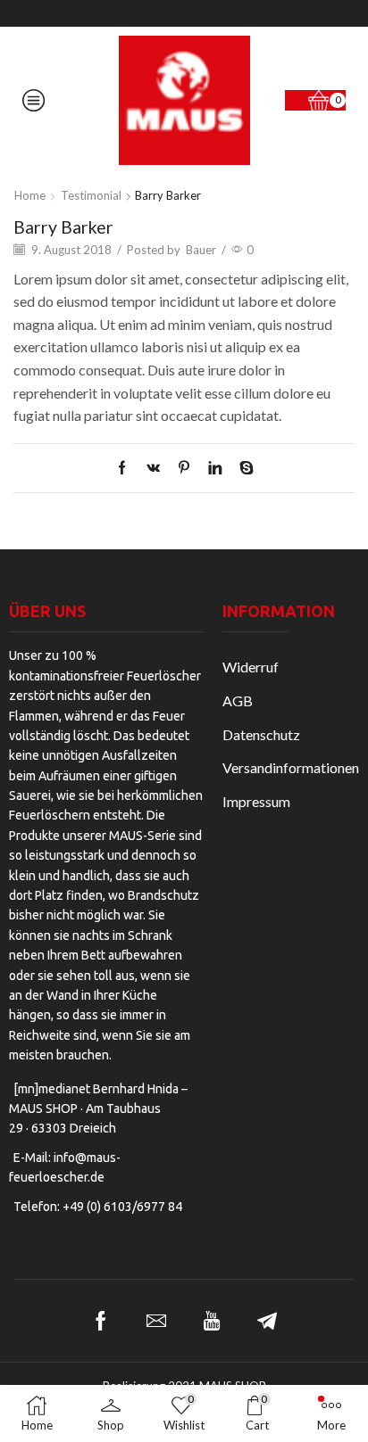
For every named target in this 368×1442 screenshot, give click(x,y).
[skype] (242, 468)
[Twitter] (138, 13)
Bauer (201, 250)
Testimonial (91, 195)
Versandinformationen (290, 767)
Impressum (256, 801)
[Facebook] (108, 13)
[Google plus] (199, 13)
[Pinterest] (184, 468)
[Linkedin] (260, 13)
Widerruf (250, 666)
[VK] (153, 468)
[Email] (156, 1321)
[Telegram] (267, 1321)
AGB (237, 700)
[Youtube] (229, 13)
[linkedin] (214, 468)
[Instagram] (169, 13)
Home (30, 195)
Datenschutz (261, 734)
